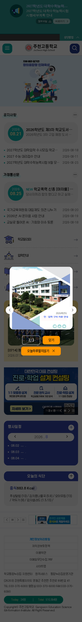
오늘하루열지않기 (38, 351)
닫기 (51, 339)
